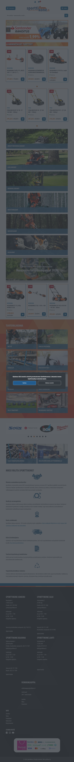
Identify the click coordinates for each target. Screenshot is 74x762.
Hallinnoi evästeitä (49, 383)
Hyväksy (24, 383)
